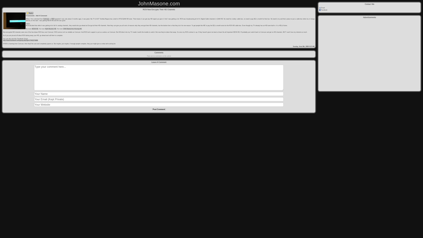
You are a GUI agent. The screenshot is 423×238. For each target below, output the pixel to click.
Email (323, 8)
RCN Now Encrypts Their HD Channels (159, 9)
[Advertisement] (369, 31)
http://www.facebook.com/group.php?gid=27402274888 (20, 40)
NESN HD (35, 29)
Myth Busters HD (50, 29)
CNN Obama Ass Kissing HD (72, 29)
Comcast (46, 19)
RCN (52, 19)
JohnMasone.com (159, 4)
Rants (31, 13)
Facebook (324, 10)
